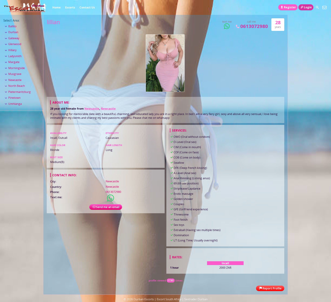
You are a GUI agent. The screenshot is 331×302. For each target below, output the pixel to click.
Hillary (12, 50)
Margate (13, 62)
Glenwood (14, 44)
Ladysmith (15, 56)
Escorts (70, 7)
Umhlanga (15, 104)
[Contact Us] (324, 7)
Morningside (16, 68)
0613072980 (254, 26)
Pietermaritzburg (19, 92)
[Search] (317, 7)
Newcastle (91, 109)
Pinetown (14, 98)
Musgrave (14, 74)
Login (308, 7)
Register (290, 7)
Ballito (12, 26)
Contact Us (87, 7)
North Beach (16, 86)
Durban (13, 32)
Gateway (13, 38)
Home (56, 7)
